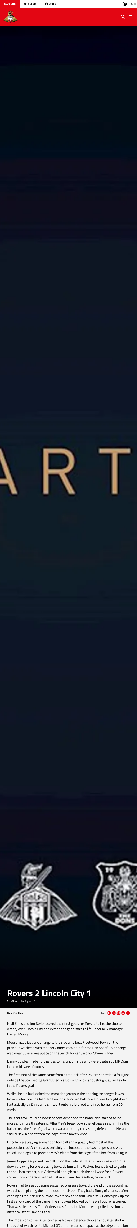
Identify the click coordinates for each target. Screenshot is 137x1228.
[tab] (10, 4)
